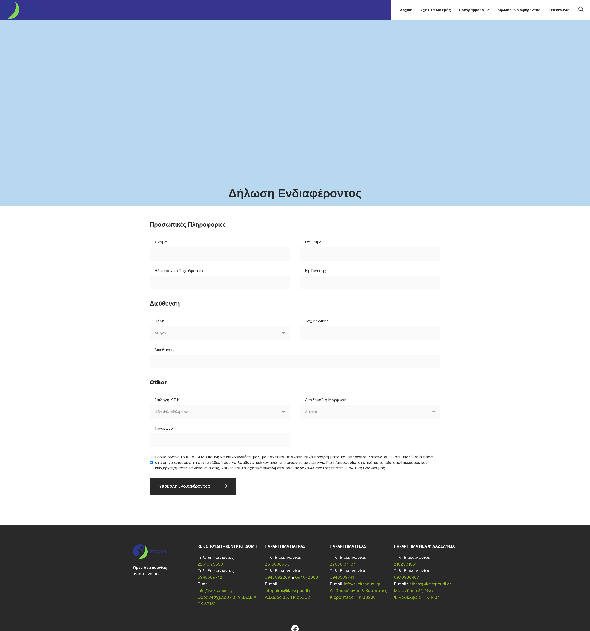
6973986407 (406, 577)
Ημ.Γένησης (315, 270)
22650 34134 (343, 564)
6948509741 (342, 577)
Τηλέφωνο (163, 428)
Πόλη (159, 321)
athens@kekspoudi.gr (430, 583)
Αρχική (406, 10)
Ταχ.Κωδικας (317, 321)
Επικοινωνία (559, 10)
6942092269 (277, 577)
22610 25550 (210, 564)
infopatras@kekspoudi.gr (289, 590)
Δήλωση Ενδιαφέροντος (518, 10)
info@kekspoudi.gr (216, 590)
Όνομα (160, 242)
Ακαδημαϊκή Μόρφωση (325, 399)
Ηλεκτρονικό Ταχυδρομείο (178, 270)
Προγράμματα (471, 10)
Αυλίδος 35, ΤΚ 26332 (287, 597)
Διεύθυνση (164, 349)
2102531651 (405, 564)
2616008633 (277, 564)
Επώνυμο (313, 242)
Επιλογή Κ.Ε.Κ (167, 399)
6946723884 (308, 577)
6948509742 (210, 577)
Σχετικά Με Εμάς (436, 10)
